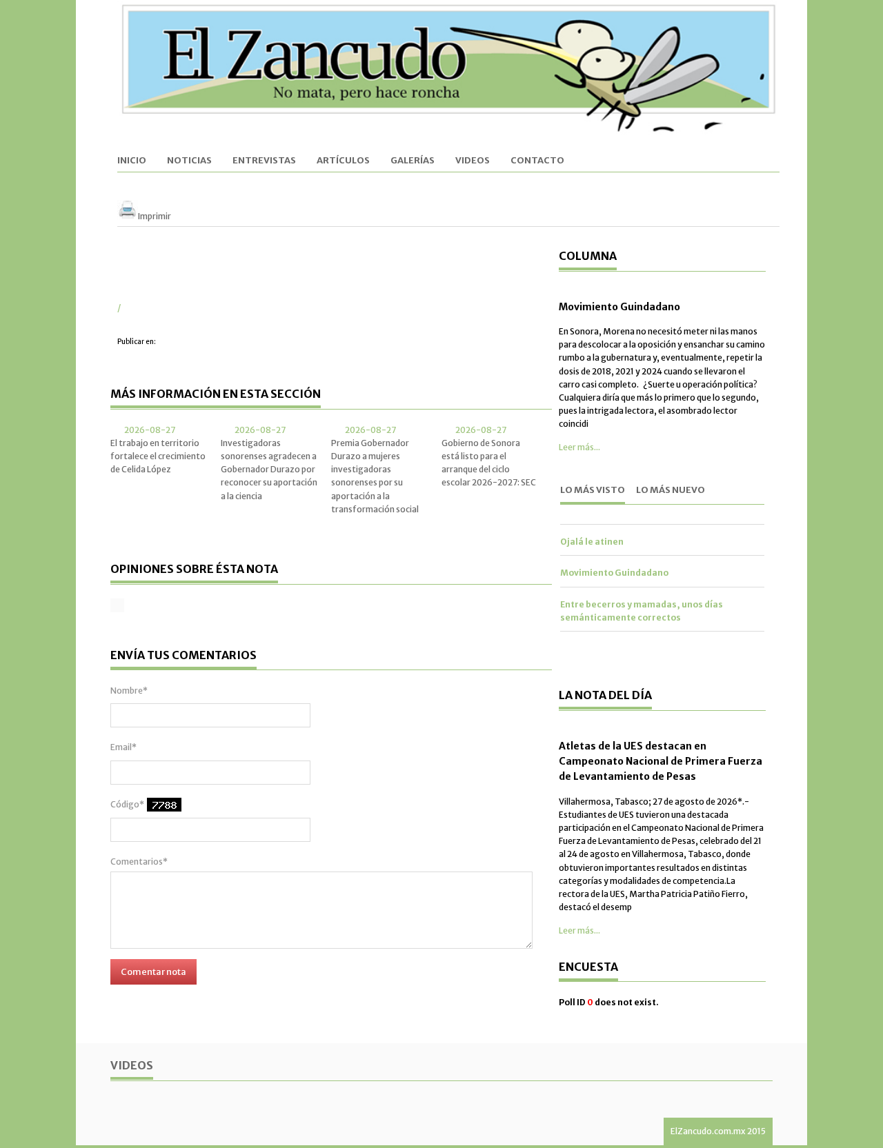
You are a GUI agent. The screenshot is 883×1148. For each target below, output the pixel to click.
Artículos (343, 161)
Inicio (131, 161)
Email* (123, 747)
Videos (472, 161)
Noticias (189, 161)
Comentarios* (139, 861)
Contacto (537, 161)
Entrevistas (264, 161)
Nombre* (129, 690)
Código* (127, 804)
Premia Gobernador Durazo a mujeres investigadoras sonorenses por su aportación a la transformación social (375, 476)
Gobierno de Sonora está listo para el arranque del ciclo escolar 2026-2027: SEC (489, 463)
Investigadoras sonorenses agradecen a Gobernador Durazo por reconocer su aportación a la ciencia (269, 469)
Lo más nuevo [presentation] (670, 490)
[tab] (592, 491)
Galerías (412, 161)
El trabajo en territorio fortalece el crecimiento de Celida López (158, 456)
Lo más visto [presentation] (592, 490)
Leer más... (579, 447)
